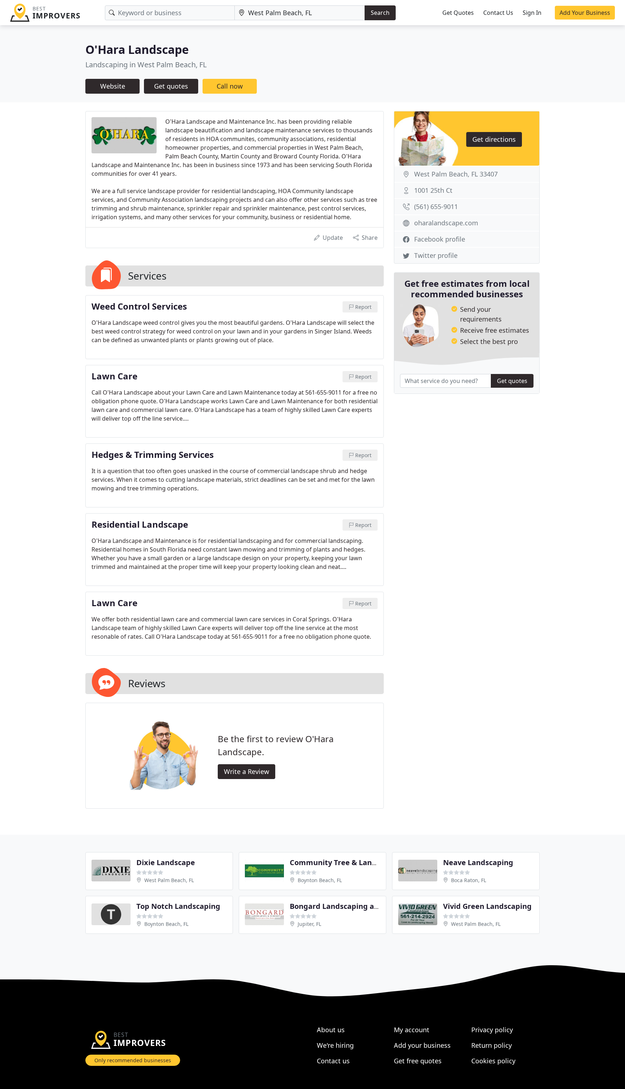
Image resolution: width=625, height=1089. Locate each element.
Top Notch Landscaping (178, 906)
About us (331, 1029)
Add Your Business (585, 13)
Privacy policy (492, 1029)
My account (411, 1029)
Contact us (333, 1060)
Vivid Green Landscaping (487, 906)
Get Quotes (458, 13)
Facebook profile (439, 239)
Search (380, 13)
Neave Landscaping (478, 862)
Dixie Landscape (165, 862)
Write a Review (246, 771)
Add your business (422, 1045)
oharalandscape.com (446, 222)
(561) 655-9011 (436, 206)
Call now (230, 86)
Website (112, 86)
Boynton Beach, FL (320, 880)
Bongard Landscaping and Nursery (352, 906)
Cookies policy (493, 1060)
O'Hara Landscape (137, 49)
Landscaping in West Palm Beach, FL (146, 64)
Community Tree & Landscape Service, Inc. (366, 862)
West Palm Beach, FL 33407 (456, 174)
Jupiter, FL (309, 923)
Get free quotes (418, 1060)
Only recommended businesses (132, 1060)
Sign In (532, 13)
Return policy (491, 1045)
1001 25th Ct (433, 190)
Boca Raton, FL (468, 880)
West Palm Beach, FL (169, 880)
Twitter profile (436, 255)
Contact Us (498, 13)
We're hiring (335, 1045)
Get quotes (171, 86)
